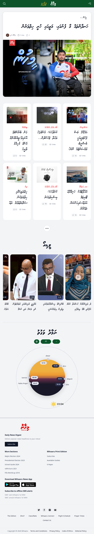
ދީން (26, 186)
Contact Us (47, 520)
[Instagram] (50, 510)
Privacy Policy (55, 531)
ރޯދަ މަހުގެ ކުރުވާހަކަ (51, 127)
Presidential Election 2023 (15, 460)
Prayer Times (79, 516)
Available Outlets (53, 460)
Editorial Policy (80, 531)
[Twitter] (39, 510)
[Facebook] (44, 510)
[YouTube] (55, 510)
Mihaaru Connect (47, 516)
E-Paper (50, 464)
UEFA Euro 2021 (11, 469)
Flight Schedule (64, 516)
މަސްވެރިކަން (83, 127)
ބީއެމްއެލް (24, 127)
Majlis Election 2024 (12, 456)
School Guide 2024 (12, 464)
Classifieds (33, 516)
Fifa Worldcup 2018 (12, 473)
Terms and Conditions (38, 531)
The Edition (11, 516)
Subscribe (11, 444)
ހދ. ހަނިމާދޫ (83, 186)
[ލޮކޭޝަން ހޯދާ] (36, 341)
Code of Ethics (67, 531)
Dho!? (22, 516)
